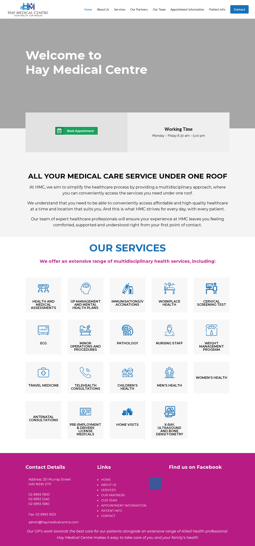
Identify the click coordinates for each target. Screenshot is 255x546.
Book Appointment (80, 131)
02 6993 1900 (39, 494)
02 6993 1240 (38, 499)
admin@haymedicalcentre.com (53, 522)
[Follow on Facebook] (155, 483)
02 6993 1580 (38, 504)
